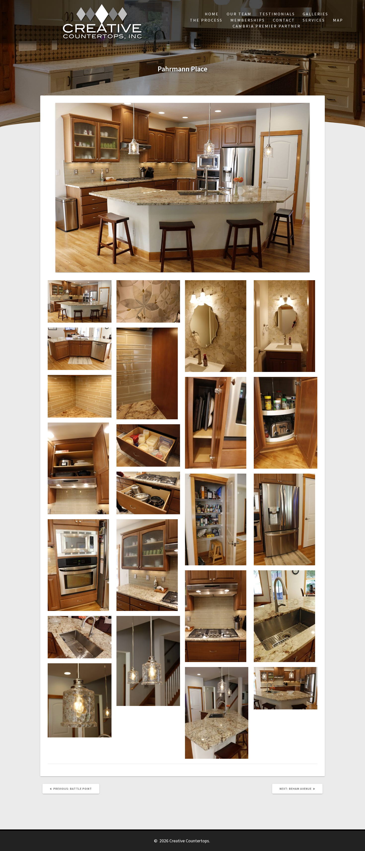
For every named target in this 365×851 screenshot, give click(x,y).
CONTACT (284, 20)
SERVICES (314, 20)
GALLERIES (315, 13)
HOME (212, 13)
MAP (338, 20)
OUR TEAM (239, 13)
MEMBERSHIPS (247, 20)
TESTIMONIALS (277, 13)
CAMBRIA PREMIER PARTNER (267, 26)
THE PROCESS (206, 20)
